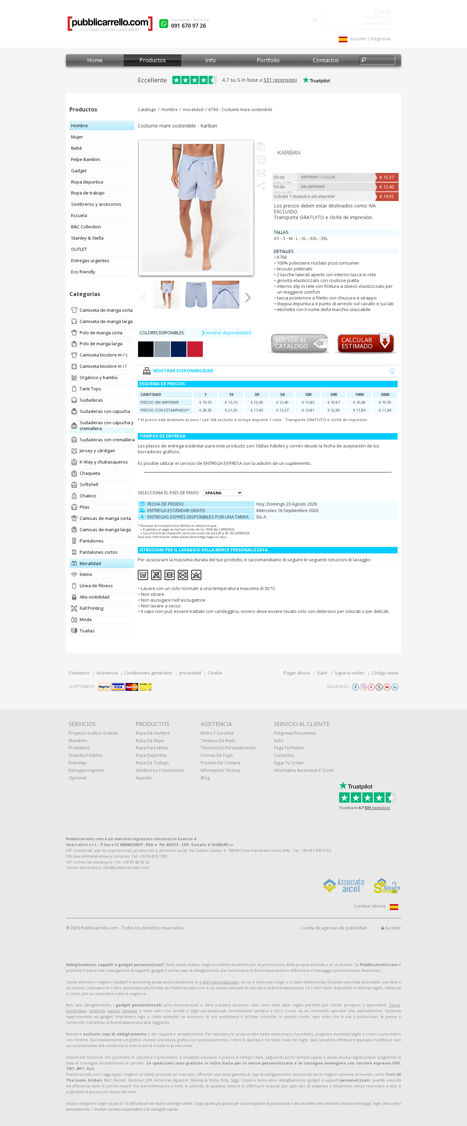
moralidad (193, 109)
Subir (322, 673)
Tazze (394, 1004)
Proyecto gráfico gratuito (94, 733)
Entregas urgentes (86, 770)
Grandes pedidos (86, 755)
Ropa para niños (152, 748)
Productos (152, 60)
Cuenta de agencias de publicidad (333, 928)
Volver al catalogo (291, 343)
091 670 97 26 (188, 25)
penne (114, 1010)
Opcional (77, 778)
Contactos (326, 60)
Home (95, 60)
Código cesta (385, 673)
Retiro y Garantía (217, 733)
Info (210, 60)
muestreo (78, 740)
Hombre (169, 109)
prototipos (79, 748)
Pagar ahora (297, 673)
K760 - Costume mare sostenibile (240, 109)
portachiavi (76, 1010)
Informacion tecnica (220, 770)
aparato (144, 778)
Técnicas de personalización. (229, 748)
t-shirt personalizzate (219, 981)
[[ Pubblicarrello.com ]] (110, 26)
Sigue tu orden (349, 673)
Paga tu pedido (289, 748)
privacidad (190, 673)
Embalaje (77, 763)
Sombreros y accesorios (160, 770)
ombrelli (97, 1010)
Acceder (392, 928)
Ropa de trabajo (152, 763)
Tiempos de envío (218, 740)
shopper (129, 1010)
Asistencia (107, 673)
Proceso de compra (220, 763)
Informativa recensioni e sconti (304, 770)
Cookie (215, 673)
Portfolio (268, 60)
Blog (205, 778)
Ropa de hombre (153, 733)
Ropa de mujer (150, 740)
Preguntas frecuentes (295, 733)
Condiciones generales (148, 673)
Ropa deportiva (151, 755)
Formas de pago (217, 755)
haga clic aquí (216, 537)
